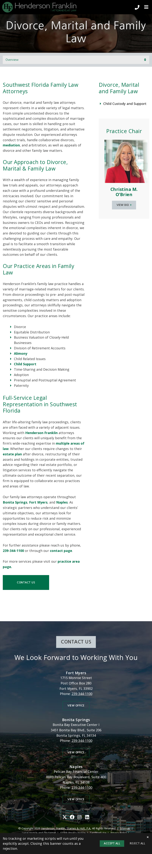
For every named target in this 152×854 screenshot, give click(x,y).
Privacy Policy (118, 833)
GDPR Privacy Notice (73, 833)
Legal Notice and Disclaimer (39, 833)
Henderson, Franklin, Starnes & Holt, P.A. (66, 828)
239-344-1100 (13, 550)
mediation (11, 145)
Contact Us (26, 582)
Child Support (25, 364)
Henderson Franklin (41, 433)
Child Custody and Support (124, 103)
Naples (62, 502)
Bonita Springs (15, 502)
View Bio (123, 205)
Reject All (137, 843)
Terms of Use (98, 833)
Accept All (112, 843)
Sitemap (125, 828)
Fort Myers (38, 502)
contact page (61, 550)
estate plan (12, 454)
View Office (76, 705)
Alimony (20, 353)
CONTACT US (76, 642)
